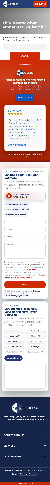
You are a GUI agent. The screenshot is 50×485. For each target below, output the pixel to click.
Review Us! (25, 97)
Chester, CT (14, 336)
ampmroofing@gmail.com (16, 295)
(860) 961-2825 (30, 270)
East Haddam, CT (14, 352)
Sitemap (31, 470)
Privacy (40, 470)
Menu (40, 4)
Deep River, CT (14, 347)
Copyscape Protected (28, 474)
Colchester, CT (14, 341)
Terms (14, 474)
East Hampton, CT (35, 352)
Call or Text (25, 483)
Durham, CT (35, 347)
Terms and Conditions (23, 277)
